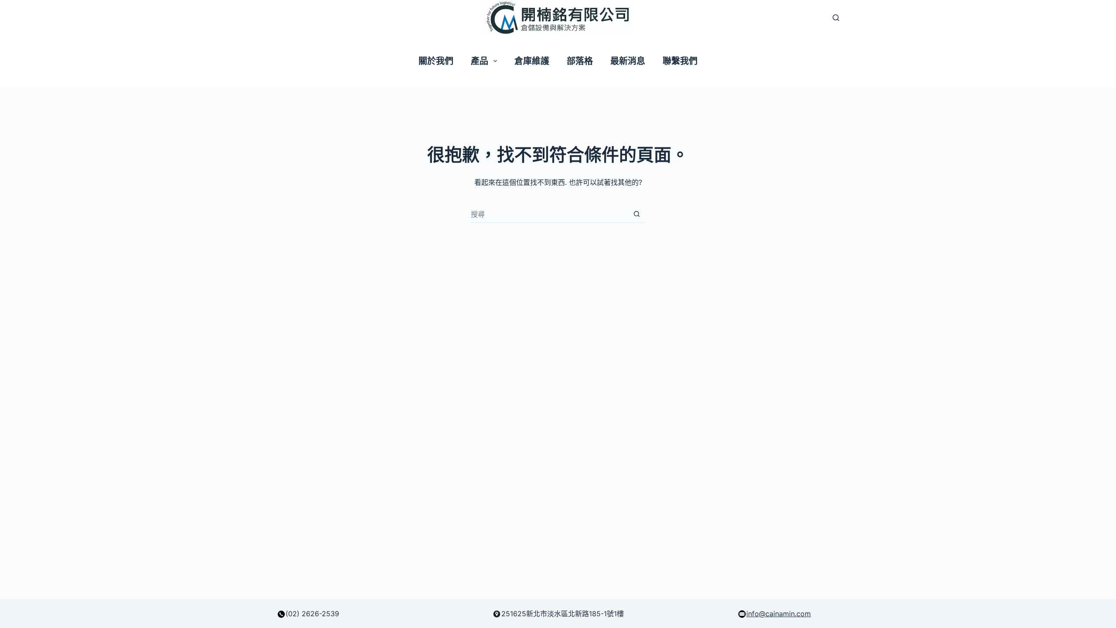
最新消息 (627, 61)
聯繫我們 (680, 61)
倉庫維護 (531, 61)
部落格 (580, 61)
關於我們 (435, 61)
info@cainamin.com (778, 613)
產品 (479, 61)
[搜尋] (836, 17)
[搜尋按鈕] (636, 214)
